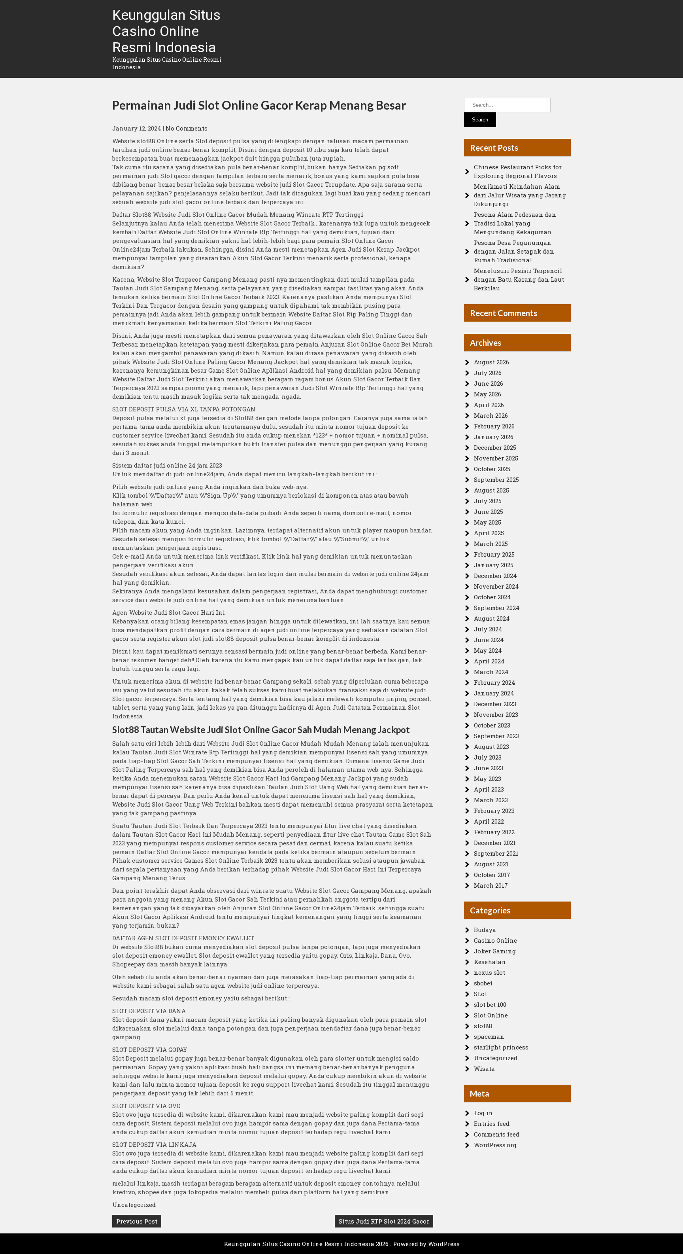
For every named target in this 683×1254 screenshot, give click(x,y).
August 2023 (491, 746)
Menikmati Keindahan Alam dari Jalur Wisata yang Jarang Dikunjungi (520, 195)
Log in (483, 1113)
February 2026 (494, 426)
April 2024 (489, 661)
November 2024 (496, 586)
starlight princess (501, 1047)
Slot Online (491, 1015)
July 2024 (488, 629)
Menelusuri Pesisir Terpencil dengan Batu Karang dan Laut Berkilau (519, 279)
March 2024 (491, 672)
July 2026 (488, 373)
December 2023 (495, 704)
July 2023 (488, 757)
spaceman (489, 1036)
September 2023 (496, 736)
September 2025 (496, 479)
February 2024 (494, 682)
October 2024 (492, 597)
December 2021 (495, 843)
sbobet (483, 983)
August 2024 (492, 618)
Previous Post (136, 1221)
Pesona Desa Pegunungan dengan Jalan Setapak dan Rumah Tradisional (514, 251)
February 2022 (494, 832)
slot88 (483, 1026)
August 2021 (491, 864)
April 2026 (489, 405)
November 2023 (496, 714)
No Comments (187, 128)
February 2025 (494, 554)
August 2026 (491, 362)
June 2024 (489, 640)
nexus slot (489, 972)
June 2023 (488, 768)
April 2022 (489, 821)
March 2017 (491, 885)
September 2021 (496, 853)
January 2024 (494, 693)
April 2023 (489, 789)
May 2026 (487, 394)
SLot (480, 994)
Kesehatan (490, 962)
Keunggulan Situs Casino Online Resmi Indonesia (166, 31)
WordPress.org (495, 1145)
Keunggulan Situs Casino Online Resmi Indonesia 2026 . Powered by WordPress (342, 1244)
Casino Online (495, 940)
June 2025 (488, 511)
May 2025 (487, 522)
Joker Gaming (495, 951)
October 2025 (492, 469)
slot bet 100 (490, 1004)
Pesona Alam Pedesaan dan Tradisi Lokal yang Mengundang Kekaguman (515, 223)
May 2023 (487, 778)
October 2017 (492, 875)
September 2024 (497, 608)
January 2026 (493, 437)
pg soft (388, 167)
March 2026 (491, 415)
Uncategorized (134, 1205)
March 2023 (491, 800)
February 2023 (494, 811)
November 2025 (496, 458)
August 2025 (491, 490)
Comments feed (496, 1134)
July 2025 (488, 501)
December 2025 (495, 447)
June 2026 (488, 383)
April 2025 (489, 533)
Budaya (485, 930)
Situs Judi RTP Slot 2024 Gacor (384, 1221)
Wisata (484, 1068)
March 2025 (491, 543)
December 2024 (495, 576)
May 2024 (488, 650)
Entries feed (491, 1123)
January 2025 (493, 565)
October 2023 (492, 725)
